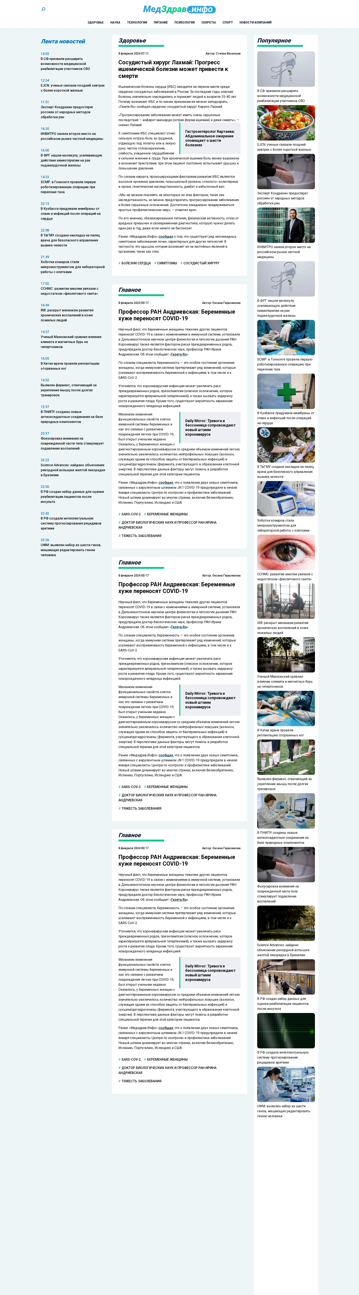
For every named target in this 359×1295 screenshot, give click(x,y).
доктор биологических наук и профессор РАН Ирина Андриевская (167, 525)
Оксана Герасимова (226, 302)
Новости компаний (256, 22)
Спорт (228, 22)
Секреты (208, 22)
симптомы (166, 263)
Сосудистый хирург (201, 263)
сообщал (166, 237)
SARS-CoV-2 (131, 514)
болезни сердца (136, 263)
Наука (115, 22)
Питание (161, 22)
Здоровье (95, 22)
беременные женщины (167, 514)
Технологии (137, 22)
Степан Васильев (228, 53)
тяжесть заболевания (141, 536)
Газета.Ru (179, 354)
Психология (185, 22)
